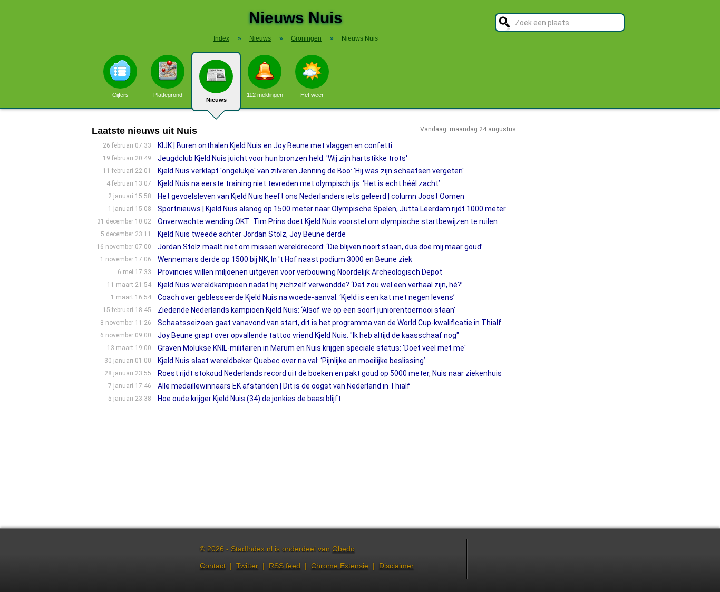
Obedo (343, 549)
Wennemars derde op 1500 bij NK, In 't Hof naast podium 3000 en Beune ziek (285, 259)
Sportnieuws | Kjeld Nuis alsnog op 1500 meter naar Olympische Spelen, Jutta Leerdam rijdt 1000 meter (332, 209)
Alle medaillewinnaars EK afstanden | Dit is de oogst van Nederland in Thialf (284, 386)
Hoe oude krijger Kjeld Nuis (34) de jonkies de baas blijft (249, 398)
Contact (213, 565)
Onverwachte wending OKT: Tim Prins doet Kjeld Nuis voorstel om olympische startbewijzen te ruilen (328, 221)
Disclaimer (396, 565)
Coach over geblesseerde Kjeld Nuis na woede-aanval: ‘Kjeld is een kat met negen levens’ (306, 297)
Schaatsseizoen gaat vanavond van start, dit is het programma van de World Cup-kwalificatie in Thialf (329, 322)
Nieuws (216, 99)
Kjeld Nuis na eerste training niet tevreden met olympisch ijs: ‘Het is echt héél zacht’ (299, 183)
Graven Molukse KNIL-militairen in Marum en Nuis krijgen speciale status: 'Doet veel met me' (312, 348)
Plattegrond (167, 95)
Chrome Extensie (339, 565)
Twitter (247, 565)
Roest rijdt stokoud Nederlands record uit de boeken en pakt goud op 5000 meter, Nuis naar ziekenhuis (330, 373)
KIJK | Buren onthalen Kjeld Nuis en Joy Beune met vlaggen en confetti (275, 145)
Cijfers (120, 95)
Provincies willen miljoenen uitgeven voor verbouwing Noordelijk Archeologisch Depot (300, 272)
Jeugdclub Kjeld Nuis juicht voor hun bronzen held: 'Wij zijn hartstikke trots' (282, 158)
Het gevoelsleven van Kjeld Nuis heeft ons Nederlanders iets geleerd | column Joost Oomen (311, 196)
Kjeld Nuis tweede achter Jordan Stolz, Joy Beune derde (252, 234)
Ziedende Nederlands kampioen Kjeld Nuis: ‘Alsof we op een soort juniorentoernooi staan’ (306, 310)
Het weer (312, 95)
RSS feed (284, 565)
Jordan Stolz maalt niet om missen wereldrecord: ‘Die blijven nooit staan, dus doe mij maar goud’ (320, 246)
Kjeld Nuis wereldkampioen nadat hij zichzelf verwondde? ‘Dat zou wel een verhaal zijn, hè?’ (310, 284)
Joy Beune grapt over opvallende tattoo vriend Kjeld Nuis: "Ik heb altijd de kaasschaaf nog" (308, 335)
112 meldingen (265, 95)
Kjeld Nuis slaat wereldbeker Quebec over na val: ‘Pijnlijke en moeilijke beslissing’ (291, 360)
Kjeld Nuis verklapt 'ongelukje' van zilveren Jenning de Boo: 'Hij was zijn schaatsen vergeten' (311, 171)
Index (221, 38)
